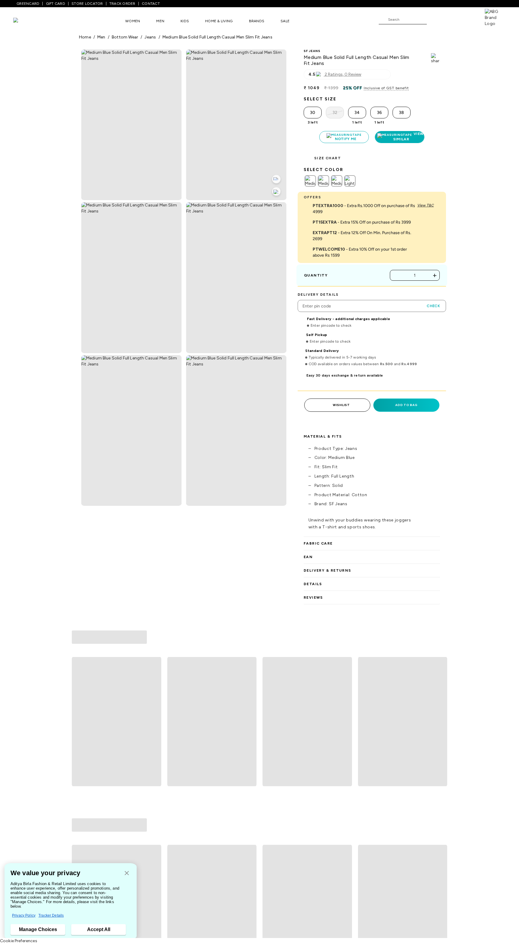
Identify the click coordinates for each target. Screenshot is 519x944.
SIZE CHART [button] (327, 158)
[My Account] (451, 19)
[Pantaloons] (24, 21)
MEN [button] (160, 21)
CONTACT (151, 4)
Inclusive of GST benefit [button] (386, 88)
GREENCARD (28, 4)
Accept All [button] (98, 929)
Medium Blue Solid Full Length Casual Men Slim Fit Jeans (217, 37)
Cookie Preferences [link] (18, 940)
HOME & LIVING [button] (218, 21)
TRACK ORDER (122, 4)
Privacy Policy (23, 915)
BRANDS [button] (257, 21)
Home (85, 37)
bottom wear (125, 37)
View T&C (425, 205)
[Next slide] (440, 684)
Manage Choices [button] (38, 929)
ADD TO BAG (406, 405)
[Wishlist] (434, 20)
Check (433, 306)
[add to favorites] (154, 744)
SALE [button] (285, 21)
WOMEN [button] (132, 21)
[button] (127, 873)
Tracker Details (51, 915)
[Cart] (468, 19)
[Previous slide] (79, 684)
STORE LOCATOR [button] (87, 4)
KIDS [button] (185, 21)
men (101, 37)
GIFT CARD (55, 4)
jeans (150, 37)
